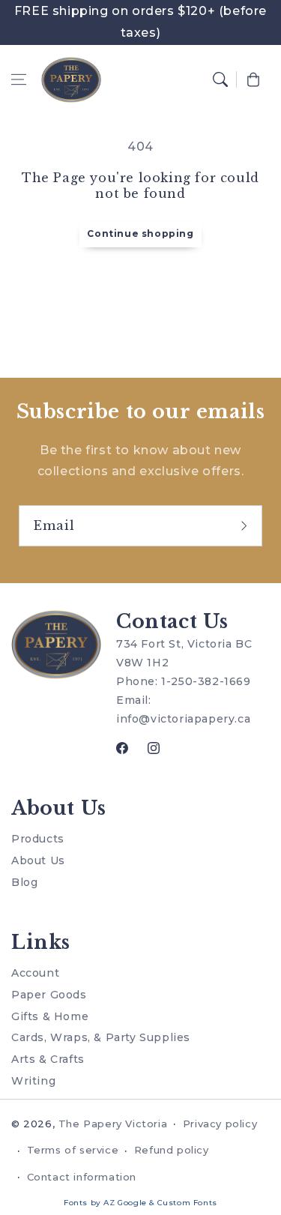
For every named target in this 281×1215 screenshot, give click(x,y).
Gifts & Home (49, 1016)
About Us (38, 860)
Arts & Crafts (48, 1059)
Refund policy (171, 1150)
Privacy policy (220, 1124)
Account (35, 973)
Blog (24, 882)
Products (37, 838)
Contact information (81, 1177)
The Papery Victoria (112, 1124)
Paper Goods (49, 994)
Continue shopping (140, 233)
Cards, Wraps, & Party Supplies (100, 1037)
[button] (18, 79)
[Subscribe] (245, 525)
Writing (33, 1081)
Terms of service (73, 1150)
